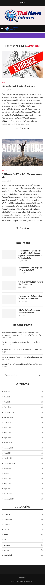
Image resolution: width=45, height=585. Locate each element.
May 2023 (7, 483)
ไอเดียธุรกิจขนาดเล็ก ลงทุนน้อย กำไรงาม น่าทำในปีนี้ (30, 269)
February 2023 (9, 499)
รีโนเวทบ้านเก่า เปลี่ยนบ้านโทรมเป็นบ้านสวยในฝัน (30, 283)
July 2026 (7, 392)
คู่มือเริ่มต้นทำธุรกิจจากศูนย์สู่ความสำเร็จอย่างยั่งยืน (29, 311)
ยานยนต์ (23, 545)
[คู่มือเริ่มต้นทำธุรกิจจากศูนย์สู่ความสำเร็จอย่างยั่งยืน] (9, 313)
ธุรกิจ (23, 535)
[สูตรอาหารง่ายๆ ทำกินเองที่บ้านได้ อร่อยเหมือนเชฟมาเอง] (9, 299)
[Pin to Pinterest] (25, 128)
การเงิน (23, 529)
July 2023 (7, 473)
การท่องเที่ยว (23, 519)
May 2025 (7, 432)
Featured (23, 514)
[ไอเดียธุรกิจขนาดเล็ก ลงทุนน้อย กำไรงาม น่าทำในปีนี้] (9, 271)
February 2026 (9, 412)
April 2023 (7, 489)
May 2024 (7, 453)
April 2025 (7, 438)
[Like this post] (17, 128)
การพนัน (23, 524)
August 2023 (8, 468)
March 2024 (8, 458)
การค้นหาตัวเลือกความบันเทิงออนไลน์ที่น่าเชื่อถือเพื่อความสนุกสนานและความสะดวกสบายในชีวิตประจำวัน (30, 254)
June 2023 (7, 478)
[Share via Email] (28, 128)
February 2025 (9, 448)
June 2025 (7, 427)
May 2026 (7, 402)
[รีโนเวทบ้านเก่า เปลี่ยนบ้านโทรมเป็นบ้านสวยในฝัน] (9, 285)
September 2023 (9, 463)
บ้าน (23, 540)
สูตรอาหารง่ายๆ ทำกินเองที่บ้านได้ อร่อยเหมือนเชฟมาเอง (30, 297)
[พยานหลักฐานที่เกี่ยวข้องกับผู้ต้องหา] (22, 64)
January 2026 (8, 417)
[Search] (43, 28)
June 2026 (7, 397)
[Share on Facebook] (20, 128)
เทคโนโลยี (23, 555)
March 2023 (8, 494)
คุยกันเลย (22, 3)
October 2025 (8, 422)
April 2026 (7, 407)
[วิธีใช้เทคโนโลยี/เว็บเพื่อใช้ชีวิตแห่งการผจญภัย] (22, 152)
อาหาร (23, 550)
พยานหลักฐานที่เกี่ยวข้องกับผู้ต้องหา (18, 86)
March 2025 (8, 443)
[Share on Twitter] (22, 128)
